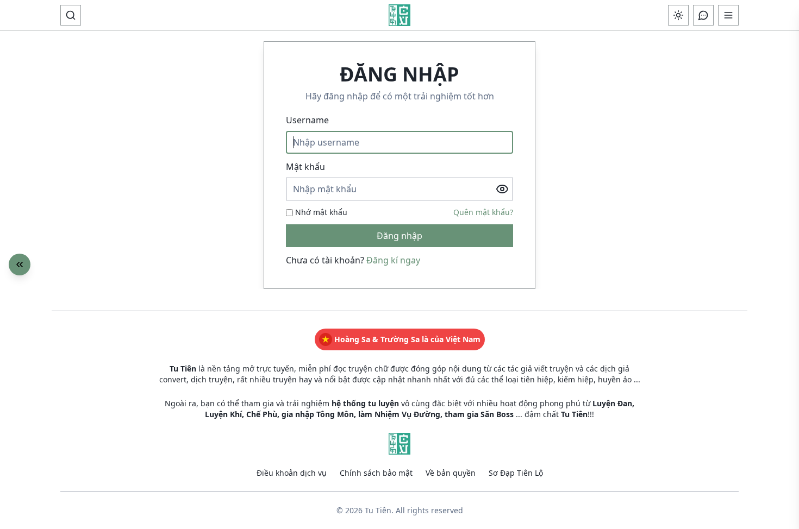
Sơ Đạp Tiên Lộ (516, 473)
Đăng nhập (399, 236)
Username (307, 120)
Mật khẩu (305, 167)
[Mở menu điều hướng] (728, 15)
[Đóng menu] (19, 264)
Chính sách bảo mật (376, 473)
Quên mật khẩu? (483, 212)
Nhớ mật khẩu (321, 212)
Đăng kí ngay (393, 260)
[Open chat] (703, 15)
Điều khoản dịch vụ (292, 473)
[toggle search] (70, 15)
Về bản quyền (451, 473)
